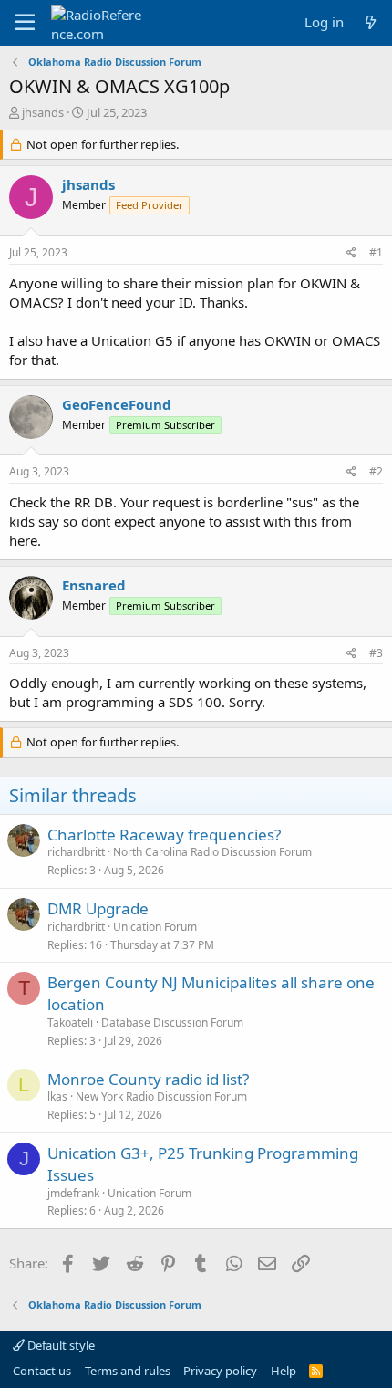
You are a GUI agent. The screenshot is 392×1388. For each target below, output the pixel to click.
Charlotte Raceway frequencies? (164, 834)
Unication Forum (155, 926)
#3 (376, 653)
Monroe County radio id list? (148, 1079)
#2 (376, 471)
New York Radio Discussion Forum (161, 1096)
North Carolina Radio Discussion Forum (212, 852)
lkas (57, 1096)
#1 (376, 252)
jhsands (43, 112)
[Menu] (25, 23)
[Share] (351, 253)
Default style (60, 1345)
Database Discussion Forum (172, 1022)
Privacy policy (220, 1370)
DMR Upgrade (98, 908)
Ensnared (94, 585)
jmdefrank (73, 1193)
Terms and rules (127, 1370)
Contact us (42, 1370)
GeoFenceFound (116, 404)
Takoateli (70, 1022)
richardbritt (76, 852)
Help (283, 1370)
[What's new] (370, 22)
